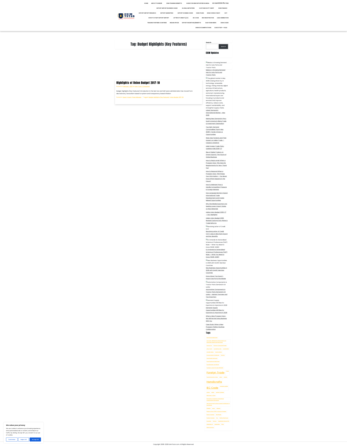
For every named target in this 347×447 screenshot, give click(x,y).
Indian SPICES (174, 23)
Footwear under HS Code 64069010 (215, 367)
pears (213, 408)
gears (220, 377)
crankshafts (226, 348)
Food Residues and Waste (213, 364)
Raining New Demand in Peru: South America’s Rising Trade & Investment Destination (216, 121)
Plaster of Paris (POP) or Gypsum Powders (216, 411)
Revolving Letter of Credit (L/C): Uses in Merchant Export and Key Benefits (217, 233)
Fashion (223, 355)
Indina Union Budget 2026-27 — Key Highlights (216, 213)
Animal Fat (209, 345)
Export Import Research (147, 13)
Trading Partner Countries (157, 23)
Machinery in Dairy (211, 395)
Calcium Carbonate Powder (220, 345)
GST (225, 13)
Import (129, 97)
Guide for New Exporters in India (197, 3)
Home (146, 3)
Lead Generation (223, 18)
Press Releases (136, 97)
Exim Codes (225, 23)
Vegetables (217, 424)
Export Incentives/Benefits (191, 23)
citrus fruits (209, 348)
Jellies (212, 392)
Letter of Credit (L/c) (180, 18)
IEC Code (196, 18)
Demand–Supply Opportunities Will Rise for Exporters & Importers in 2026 (216, 310)
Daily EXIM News (210, 23)
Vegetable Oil (210, 424)
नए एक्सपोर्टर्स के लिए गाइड (220, 3)
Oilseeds (209, 408)
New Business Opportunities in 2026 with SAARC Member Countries (216, 270)
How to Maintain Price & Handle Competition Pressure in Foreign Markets (216, 187)
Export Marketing (166, 13)
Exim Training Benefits (174, 3)
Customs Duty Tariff (206, 8)
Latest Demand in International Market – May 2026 (215, 112)
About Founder (156, 3)
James (208, 392)
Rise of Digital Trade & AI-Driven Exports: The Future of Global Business (216, 154)
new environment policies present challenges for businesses (218, 404)
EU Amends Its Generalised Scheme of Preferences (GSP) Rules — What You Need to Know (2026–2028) (216, 253)
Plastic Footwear (210, 414)
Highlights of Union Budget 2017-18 (138, 82)
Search (223, 46)
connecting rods (217, 348)
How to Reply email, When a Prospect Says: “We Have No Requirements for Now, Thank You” (216, 164)
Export (125, 97)
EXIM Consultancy (213, 13)
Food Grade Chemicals (212, 358)
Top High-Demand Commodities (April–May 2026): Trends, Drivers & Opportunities (214, 130)
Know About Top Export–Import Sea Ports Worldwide (216, 277)
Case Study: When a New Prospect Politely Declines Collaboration (215, 326)
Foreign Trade (215, 372)
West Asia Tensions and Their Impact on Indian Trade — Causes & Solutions (216, 140)
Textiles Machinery (223, 418)
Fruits (227, 371)
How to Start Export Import (158, 18)
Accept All (35, 439)
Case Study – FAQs (220, 27)
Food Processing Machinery (213, 361)
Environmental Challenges (213, 355)
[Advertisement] (158, 66)
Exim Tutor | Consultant (142, 86)
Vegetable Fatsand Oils (223, 421)
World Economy (210, 427)
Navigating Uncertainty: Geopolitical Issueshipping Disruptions (215, 399)
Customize (11, 439)
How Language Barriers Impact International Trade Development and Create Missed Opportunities (217, 196)
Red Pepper (218, 414)
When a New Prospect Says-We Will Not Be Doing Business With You (216, 318)
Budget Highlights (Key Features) (159, 97)
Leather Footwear (220, 392)
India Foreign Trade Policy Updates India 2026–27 (215, 147)
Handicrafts (214, 382)
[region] (23, 432)
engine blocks (218, 352)
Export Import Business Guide (167, 8)
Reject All (24, 439)
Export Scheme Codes (185, 13)
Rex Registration (208, 18)
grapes (225, 377)
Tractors (215, 421)
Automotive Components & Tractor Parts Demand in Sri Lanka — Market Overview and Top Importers (216, 293)
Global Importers (188, 8)
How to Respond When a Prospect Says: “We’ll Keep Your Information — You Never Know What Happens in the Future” (216, 176)
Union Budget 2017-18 (176, 97)
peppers (218, 408)
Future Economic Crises (212, 377)
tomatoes (209, 421)
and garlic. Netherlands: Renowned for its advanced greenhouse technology (216, 341)
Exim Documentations (203, 27)
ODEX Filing (200, 13)
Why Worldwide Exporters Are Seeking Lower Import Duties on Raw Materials (216, 206)
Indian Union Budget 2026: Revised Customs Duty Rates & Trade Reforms (217, 220)
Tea (217, 418)
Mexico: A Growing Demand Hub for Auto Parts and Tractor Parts (215, 72)
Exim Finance (222, 8)
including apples (224, 386)
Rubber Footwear (211, 418)
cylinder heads (210, 352)
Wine (222, 424)
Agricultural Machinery (212, 337)
